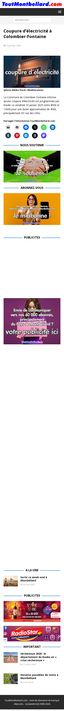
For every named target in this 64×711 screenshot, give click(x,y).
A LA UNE (32, 570)
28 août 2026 (29, 584)
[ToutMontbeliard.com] (32, 5)
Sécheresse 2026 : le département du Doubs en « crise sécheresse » (38, 657)
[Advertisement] (33, 268)
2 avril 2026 (28, 682)
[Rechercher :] (32, 19)
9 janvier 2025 (13, 45)
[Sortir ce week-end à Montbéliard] (11, 581)
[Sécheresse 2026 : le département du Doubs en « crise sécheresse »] (11, 657)
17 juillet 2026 (29, 664)
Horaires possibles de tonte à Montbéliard (39, 676)
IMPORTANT (32, 647)
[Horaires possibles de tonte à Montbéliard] (11, 678)
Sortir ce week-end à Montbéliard (33, 579)
